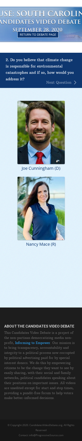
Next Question (58, 82)
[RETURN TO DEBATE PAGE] (41, 8)
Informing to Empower (32, 343)
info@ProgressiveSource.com (46, 435)
